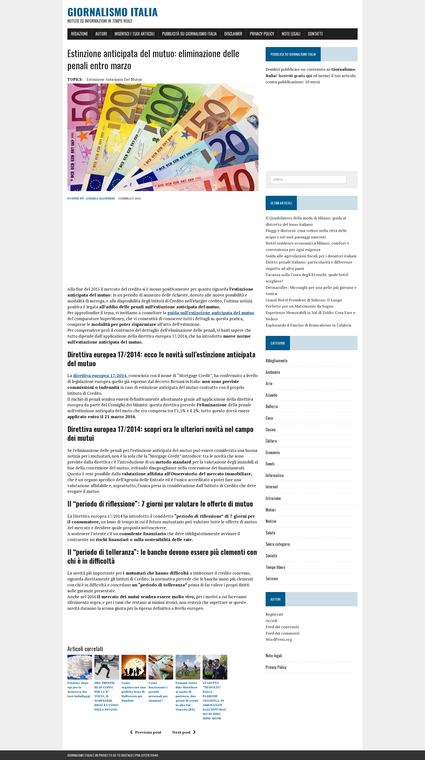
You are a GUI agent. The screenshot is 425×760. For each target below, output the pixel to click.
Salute (270, 533)
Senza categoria (278, 544)
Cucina (270, 429)
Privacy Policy (262, 34)
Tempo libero (275, 567)
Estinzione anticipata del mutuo (114, 79)
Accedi (271, 620)
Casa (269, 418)
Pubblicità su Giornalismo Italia (189, 34)
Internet (272, 487)
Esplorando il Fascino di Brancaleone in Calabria (308, 325)
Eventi (270, 464)
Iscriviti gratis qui (295, 75)
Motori (271, 510)
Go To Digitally (123, 755)
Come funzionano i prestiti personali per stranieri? (158, 691)
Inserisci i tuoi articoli (134, 34)
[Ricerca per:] (308, 179)
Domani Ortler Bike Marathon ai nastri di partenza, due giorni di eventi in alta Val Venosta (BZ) (187, 696)
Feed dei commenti (282, 633)
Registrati (274, 614)
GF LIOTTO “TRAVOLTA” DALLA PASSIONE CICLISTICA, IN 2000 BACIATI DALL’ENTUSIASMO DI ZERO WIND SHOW (214, 700)
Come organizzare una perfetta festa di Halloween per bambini (133, 691)
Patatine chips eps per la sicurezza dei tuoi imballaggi (78, 689)
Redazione (79, 34)
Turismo (272, 578)
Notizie (271, 521)
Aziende (271, 395)
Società (271, 556)
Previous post (148, 732)
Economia (273, 452)
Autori (101, 34)
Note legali (291, 34)
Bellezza (272, 406)
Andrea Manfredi (100, 198)
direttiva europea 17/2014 (99, 375)
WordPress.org (279, 639)
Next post (181, 732)
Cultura (271, 441)
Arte (269, 383)
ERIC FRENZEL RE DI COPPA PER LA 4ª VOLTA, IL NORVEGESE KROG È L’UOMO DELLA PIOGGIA (106, 696)
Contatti (315, 34)
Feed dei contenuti (282, 626)
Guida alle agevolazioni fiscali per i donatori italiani (311, 256)
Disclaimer (233, 34)
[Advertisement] (162, 243)
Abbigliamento (276, 360)
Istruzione (273, 498)
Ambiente (273, 372)
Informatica (275, 475)
